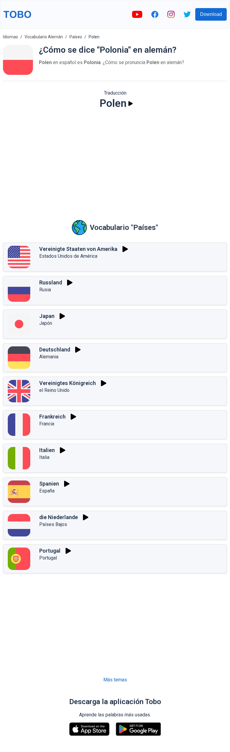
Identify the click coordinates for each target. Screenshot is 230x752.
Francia (46, 424)
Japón (45, 323)
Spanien (49, 483)
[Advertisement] (115, 160)
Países (75, 36)
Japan (47, 316)
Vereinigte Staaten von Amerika (78, 249)
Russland (50, 282)
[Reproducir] (130, 103)
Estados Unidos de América (68, 256)
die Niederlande (58, 517)
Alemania (48, 357)
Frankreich (52, 416)
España (47, 491)
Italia (44, 457)
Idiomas (10, 36)
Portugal (49, 551)
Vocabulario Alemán (44, 36)
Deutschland (54, 349)
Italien (47, 450)
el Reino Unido (54, 390)
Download (211, 14)
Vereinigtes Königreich (67, 383)
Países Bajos (53, 524)
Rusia (45, 289)
